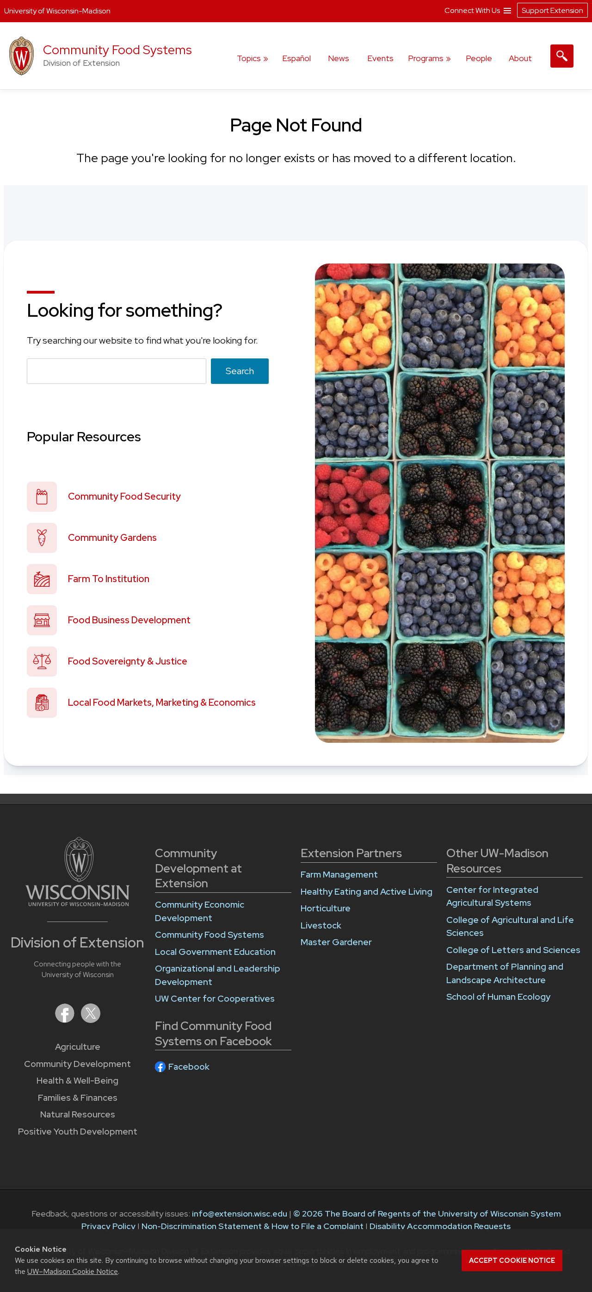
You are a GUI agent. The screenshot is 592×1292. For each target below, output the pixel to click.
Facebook (189, 1066)
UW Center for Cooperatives (215, 998)
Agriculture (77, 1047)
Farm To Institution (108, 579)
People (479, 58)
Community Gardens (112, 538)
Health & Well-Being (77, 1080)
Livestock (321, 925)
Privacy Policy (108, 1226)
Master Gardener (336, 942)
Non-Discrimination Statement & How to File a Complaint (253, 1226)
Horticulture (326, 908)
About (520, 58)
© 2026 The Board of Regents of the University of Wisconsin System (427, 1213)
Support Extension (552, 10)
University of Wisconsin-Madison (57, 11)
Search (240, 371)
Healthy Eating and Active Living (366, 891)
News (338, 58)
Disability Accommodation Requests (440, 1226)
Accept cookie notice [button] (512, 1260)
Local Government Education (215, 952)
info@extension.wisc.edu (239, 1213)
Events (380, 58)
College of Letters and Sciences (513, 950)
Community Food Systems (117, 50)
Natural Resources (77, 1114)
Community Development (77, 1064)
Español (296, 58)
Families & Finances (77, 1098)
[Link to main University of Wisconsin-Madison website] (77, 903)
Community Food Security (124, 496)
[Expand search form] (562, 56)
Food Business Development (129, 620)
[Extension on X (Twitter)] (90, 1020)
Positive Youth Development (77, 1131)
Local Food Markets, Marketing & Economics (162, 702)
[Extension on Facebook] (65, 1020)
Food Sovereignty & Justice (127, 661)
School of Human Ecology (498, 997)
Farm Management (339, 874)
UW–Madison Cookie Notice (72, 1271)
